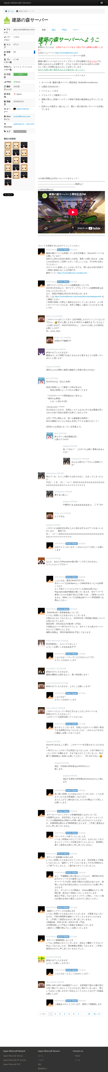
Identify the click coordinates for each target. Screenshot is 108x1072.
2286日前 (62, 349)
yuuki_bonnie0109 (53, 683)
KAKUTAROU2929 (53, 641)
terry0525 (49, 957)
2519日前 (73, 811)
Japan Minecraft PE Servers (14, 1060)
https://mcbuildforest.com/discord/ (72, 273)
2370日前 (64, 683)
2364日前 (62, 669)
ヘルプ (40, 1060)
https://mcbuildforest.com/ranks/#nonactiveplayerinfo (78, 296)
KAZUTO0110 (22, 109)
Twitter (77, 1056)
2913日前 (73, 250)
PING (64, 30)
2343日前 (64, 641)
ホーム (40, 1056)
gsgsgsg (49, 367)
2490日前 (56, 742)
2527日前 (73, 907)
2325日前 (56, 525)
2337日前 (73, 609)
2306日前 (73, 446)
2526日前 (73, 854)
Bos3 (48, 378)
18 (89, 1014)
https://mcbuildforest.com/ (66, 53)
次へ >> (97, 1014)
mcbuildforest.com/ (22, 116)
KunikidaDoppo (52, 349)
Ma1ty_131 (50, 316)
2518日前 (82, 833)
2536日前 (60, 982)
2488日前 (73, 776)
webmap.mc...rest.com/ (24, 124)
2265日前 (67, 338)
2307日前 (54, 378)
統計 (53, 30)
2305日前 (85, 459)
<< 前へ (43, 1014)
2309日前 (60, 473)
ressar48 (49, 558)
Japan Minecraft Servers (17, 2)
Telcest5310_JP (52, 669)
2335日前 (57, 558)
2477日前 (82, 724)
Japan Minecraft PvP (11, 1064)
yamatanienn (76, 459)
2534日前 (57, 957)
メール (77, 1060)
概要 (43, 30)
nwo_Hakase (51, 982)
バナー (75, 30)
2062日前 (73, 282)
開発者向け (42, 1068)
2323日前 (82, 544)
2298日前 (56, 367)
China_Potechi (52, 708)
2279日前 (58, 316)
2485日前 (61, 708)
